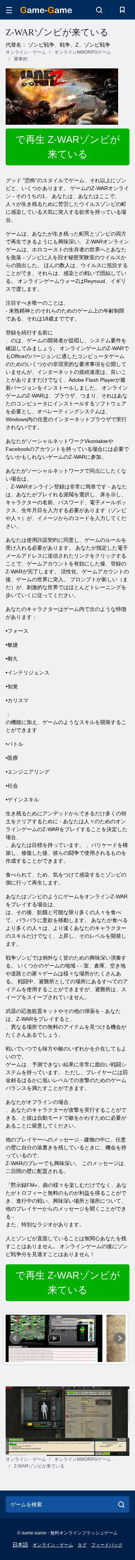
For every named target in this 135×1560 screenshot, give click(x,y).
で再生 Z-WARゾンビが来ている (67, 147)
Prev (15, 1338)
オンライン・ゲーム (53, 1545)
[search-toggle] (99, 10)
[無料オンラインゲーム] (46, 10)
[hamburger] (9, 10)
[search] (121, 1504)
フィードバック (107, 1545)
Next (120, 1338)
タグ (82, 1545)
